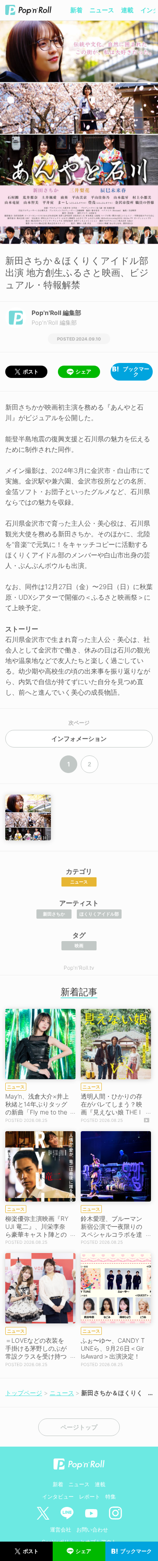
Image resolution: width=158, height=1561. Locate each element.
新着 (76, 10)
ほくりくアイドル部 (99, 913)
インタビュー (58, 1496)
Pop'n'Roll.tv (79, 967)
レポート (89, 1496)
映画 (79, 945)
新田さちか (54, 913)
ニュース (102, 10)
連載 (127, 10)
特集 (110, 1496)
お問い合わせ (92, 1529)
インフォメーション (79, 738)
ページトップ (79, 1427)
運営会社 (60, 1529)
